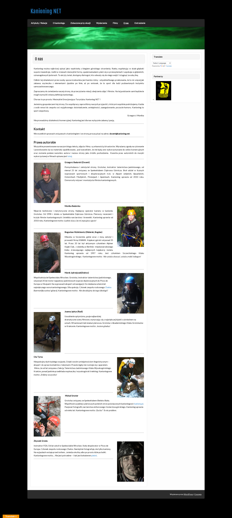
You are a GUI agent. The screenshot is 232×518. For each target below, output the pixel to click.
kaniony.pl (138, 404)
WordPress (188, 494)
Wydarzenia (101, 23)
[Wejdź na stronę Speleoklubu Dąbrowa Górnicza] (163, 99)
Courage (197, 494)
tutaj (70, 156)
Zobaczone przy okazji (80, 23)
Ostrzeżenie (139, 23)
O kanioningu (59, 23)
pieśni (94, 455)
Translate (169, 66)
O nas (126, 23)
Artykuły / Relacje (39, 23)
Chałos (108, 287)
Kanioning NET (45, 11)
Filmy (115, 23)
